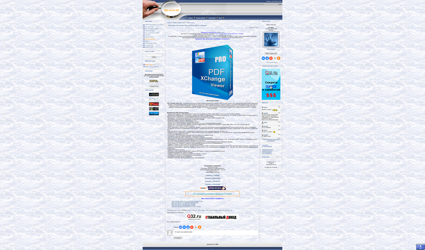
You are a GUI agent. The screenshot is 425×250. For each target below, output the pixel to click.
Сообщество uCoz (267, 150)
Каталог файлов (200, 17)
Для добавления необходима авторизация (271, 140)
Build (220, 210)
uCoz (212, 248)
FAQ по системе (266, 152)
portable (216, 210)
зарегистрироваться (215, 37)
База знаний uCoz (267, 153)
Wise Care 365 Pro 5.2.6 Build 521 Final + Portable (185, 202)
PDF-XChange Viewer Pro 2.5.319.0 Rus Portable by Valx (187, 201)
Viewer (203, 210)
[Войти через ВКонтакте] (184, 227)
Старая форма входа (271, 62)
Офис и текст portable (151, 66)
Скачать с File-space (212, 184)
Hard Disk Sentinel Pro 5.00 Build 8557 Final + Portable (186, 206)
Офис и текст (149, 64)
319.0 (199, 210)
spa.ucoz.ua (220, 32)
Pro (196, 210)
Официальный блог (267, 149)
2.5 (231, 210)
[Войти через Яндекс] (191, 227)
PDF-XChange (226, 210)
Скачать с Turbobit (212, 175)
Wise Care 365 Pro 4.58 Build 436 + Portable (183, 205)
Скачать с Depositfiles (213, 178)
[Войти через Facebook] (188, 227)
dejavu (209, 36)
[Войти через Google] (195, 227)
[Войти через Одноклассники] (199, 227)
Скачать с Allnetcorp (212, 181)
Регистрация (212, 17)
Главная (190, 17)
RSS (280, 4)
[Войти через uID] (180, 227)
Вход (220, 17)
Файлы (175, 22)
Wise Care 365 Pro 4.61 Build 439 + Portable (183, 203)
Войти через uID (271, 53)
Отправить (178, 238)
